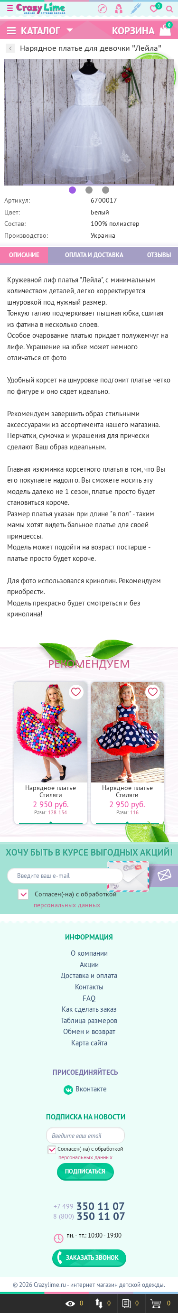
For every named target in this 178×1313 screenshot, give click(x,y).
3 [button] (105, 190)
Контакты (89, 986)
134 (62, 812)
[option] (89, 122)
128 (52, 812)
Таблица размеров (89, 1020)
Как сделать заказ (89, 1009)
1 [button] (72, 190)
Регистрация (136, 8)
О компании (89, 953)
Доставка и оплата (89, 975)
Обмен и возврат (89, 1031)
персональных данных (67, 905)
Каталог (39, 30)
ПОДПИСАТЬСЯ (148, 875)
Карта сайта (89, 1042)
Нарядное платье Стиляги (50, 791)
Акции (89, 964)
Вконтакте (91, 1088)
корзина (141, 29)
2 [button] (89, 190)
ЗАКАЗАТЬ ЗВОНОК (92, 1257)
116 (134, 812)
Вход (118, 8)
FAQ (89, 998)
